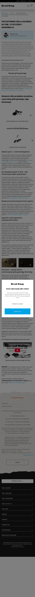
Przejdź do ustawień (17, 304)
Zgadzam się (17, 311)
